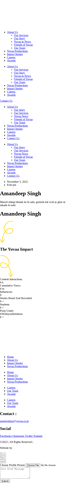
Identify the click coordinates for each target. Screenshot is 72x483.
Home (10, 356)
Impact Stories (15, 54)
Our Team (19, 47)
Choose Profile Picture (13, 465)
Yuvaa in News (22, 41)
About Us (12, 32)
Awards (11, 60)
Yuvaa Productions (17, 51)
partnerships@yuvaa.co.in (14, 421)
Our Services (21, 35)
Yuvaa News (21, 116)
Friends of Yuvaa (23, 44)
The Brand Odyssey (24, 447)
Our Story (19, 38)
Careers (11, 57)
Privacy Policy (42, 441)
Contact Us (13, 138)
